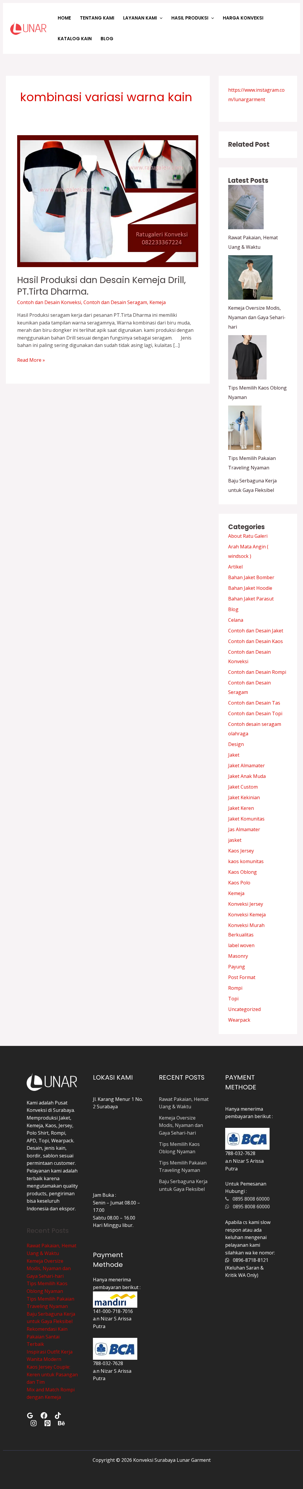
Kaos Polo (239, 882)
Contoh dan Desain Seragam (115, 302)
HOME (64, 18)
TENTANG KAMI (97, 18)
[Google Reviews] (30, 1415)
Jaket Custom (243, 787)
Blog (233, 609)
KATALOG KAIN (75, 38)
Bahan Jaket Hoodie (250, 588)
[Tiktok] (57, 1415)
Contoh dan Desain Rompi (257, 672)
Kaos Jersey (241, 850)
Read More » (31, 359)
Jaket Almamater (246, 765)
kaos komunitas (246, 861)
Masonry (238, 956)
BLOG (107, 38)
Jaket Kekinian (244, 797)
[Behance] (61, 1423)
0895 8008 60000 (249, 1199)
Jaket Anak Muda (247, 776)
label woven (241, 945)
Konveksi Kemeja (247, 914)
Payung (236, 966)
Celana (235, 620)
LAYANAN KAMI (140, 18)
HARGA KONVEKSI (243, 18)
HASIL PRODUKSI (189, 18)
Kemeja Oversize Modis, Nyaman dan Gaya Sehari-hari (257, 317)
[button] (159, 18)
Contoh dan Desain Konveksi (49, 302)
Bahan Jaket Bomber (251, 577)
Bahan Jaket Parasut (251, 598)
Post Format (241, 977)
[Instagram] (33, 1423)
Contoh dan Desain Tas (254, 703)
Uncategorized (244, 1009)
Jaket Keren (241, 808)
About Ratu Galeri (247, 536)
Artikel (235, 566)
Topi (233, 998)
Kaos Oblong (242, 872)
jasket (234, 840)
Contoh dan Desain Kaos (255, 641)
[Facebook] (44, 1415)
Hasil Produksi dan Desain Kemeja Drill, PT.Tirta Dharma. (101, 286)
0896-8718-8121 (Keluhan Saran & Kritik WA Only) (246, 1267)
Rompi (235, 988)
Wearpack (239, 1020)
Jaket (233, 755)
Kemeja (157, 302)
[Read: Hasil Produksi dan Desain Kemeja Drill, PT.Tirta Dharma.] (107, 200)
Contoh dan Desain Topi (255, 713)
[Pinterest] (47, 1423)
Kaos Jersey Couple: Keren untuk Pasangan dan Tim (52, 1374)
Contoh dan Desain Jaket (255, 630)
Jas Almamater (244, 829)
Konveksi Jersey (245, 904)
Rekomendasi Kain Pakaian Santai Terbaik (47, 1336)
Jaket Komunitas (246, 818)
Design (236, 744)
